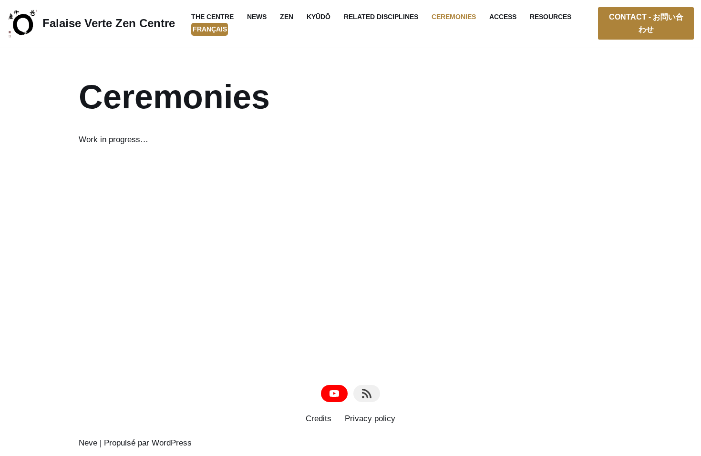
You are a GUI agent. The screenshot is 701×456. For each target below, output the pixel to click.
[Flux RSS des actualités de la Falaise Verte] (366, 393)
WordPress (172, 442)
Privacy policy (370, 418)
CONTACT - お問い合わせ (646, 23)
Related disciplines (381, 17)
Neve (88, 442)
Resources (550, 17)
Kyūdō (318, 17)
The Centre (212, 17)
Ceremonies (454, 17)
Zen (286, 17)
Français (210, 29)
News (257, 17)
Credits (318, 418)
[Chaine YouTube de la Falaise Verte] (334, 393)
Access (502, 17)
